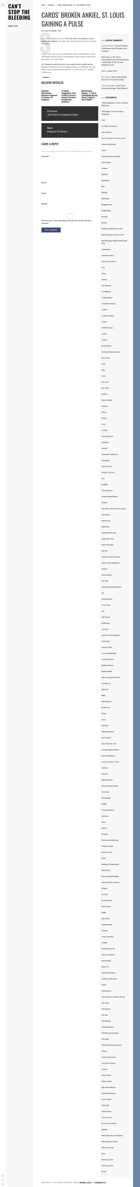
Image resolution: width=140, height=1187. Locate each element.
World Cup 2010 (107, 1160)
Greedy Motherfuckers (110, 497)
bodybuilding (106, 211)
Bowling (104, 217)
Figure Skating (107, 400)
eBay (103, 370)
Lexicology (105, 641)
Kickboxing (105, 623)
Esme (104, 376)
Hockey (104, 569)
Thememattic (100, 1182)
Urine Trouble (106, 1099)
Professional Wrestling (110, 840)
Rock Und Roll (107, 900)
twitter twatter (107, 1081)
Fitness (104, 418)
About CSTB (13, 26)
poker (104, 822)
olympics (105, 768)
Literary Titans (107, 647)
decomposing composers (111, 352)
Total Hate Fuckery (108, 1063)
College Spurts (107, 298)
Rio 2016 (105, 894)
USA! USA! (105, 1105)
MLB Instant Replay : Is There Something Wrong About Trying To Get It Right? (89, 95)
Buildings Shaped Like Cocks (112, 229)
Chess (104, 274)
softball (104, 943)
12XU (103, 120)
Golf (103, 479)
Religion (104, 888)
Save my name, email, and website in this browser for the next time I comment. (66, 222)
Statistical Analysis (109, 973)
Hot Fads (105, 581)
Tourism (105, 1069)
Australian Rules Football (111, 156)
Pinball (104, 804)
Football (105, 430)
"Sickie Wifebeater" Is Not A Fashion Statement (115, 104)
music (104, 720)
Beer (103, 187)
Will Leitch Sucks (108, 1148)
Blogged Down (107, 205)
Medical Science (108, 665)
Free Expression (107, 436)
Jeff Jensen (106, 617)
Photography (106, 798)
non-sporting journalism (110, 750)
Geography (105, 460)
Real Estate (106, 870)
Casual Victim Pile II (109, 261)
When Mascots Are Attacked (112, 1136)
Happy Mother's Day (109, 533)
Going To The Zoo (108, 472)
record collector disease (110, 882)
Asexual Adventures (109, 144)
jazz (103, 611)
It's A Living (106, 605)
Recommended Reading (110, 876)
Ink (103, 593)
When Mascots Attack (110, 1142)
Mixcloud (105, 689)
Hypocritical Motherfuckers (112, 587)
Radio (104, 858)
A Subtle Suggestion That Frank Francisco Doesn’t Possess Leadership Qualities (68, 96)
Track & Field (106, 1075)
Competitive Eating (108, 304)
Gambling (105, 442)
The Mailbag (106, 1021)
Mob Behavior (107, 702)
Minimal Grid (85, 1182)
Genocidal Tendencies (110, 454)
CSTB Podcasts (107, 328)
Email (44, 193)
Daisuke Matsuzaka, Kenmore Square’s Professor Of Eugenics (49, 95)
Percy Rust (105, 792)
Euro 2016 (105, 388)
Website (44, 204)
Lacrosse (105, 629)
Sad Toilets (106, 919)
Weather (105, 1130)
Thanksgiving (106, 991)
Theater (104, 1051)
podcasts (105, 816)
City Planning (106, 286)
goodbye (105, 485)
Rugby (104, 913)
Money (104, 714)
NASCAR (105, 726)
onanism (105, 774)
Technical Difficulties (109, 979)
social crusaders (108, 937)
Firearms (105, 406)
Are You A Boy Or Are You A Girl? (114, 138)
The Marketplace (108, 1027)
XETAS (104, 1172)
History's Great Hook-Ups (111, 557)
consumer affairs (108, 316)
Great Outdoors (107, 491)
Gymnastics (106, 515)
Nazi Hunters (106, 738)
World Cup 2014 (107, 1166)
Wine (103, 1154)
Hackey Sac (106, 521)
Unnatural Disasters (109, 1093)
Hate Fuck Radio (108, 545)
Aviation (105, 168)
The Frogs (105, 1003)
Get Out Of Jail (107, 466)
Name (44, 183)
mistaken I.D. (106, 683)
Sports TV (105, 967)
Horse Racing (106, 575)
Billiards (104, 193)
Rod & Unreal (106, 907)
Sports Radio (106, 961)
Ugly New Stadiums (109, 1087)
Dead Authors (106, 346)
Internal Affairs (107, 599)
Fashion (104, 394)
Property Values (107, 846)
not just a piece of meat (110, 762)
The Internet (106, 1009)
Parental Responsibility (110, 786)
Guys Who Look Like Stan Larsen (114, 509)
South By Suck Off (108, 949)
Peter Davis (106, 57)
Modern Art (106, 708)
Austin (104, 150)
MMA (103, 696)
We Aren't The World (109, 1124)
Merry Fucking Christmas (111, 677)
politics (104, 828)
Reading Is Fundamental (110, 864)
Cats (103, 268)
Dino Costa (106, 358)
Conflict (104, 310)
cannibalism (106, 249)
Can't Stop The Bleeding (19, 11)
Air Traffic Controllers (109, 126)
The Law (105, 1015)
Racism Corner (107, 852)
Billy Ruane (105, 199)
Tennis (104, 985)
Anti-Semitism (107, 132)
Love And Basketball (109, 653)
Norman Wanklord (108, 756)
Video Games (106, 1111)
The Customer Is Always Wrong (113, 997)
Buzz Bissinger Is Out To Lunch (113, 235)
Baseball (46, 77)
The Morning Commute (110, 1033)
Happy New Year (108, 539)
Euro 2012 (105, 382)
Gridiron (104, 503)
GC (60, 31)
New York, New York (109, 744)
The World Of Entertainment (112, 1045)
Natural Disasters (108, 732)
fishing (104, 412)
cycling (104, 340)
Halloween (105, 527)
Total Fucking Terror (109, 1057)
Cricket (104, 322)
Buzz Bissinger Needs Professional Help (114, 242)
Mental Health (107, 671)
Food (103, 424)
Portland (105, 834)
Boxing (104, 223)
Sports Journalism (108, 955)
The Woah (105, 1039)
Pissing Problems (108, 810)
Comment (45, 156)
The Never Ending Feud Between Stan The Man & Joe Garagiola (114, 48)
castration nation (108, 255)
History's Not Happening (110, 563)
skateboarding (107, 925)
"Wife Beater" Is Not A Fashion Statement (113, 113)
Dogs (103, 364)
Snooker (105, 931)
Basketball (105, 181)
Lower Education (108, 659)
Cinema (104, 280)
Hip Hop (105, 551)
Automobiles (106, 162)
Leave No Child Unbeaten (111, 635)
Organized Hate (107, 780)
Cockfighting (106, 292)
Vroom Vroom (107, 1117)
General (104, 448)
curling (104, 334)
